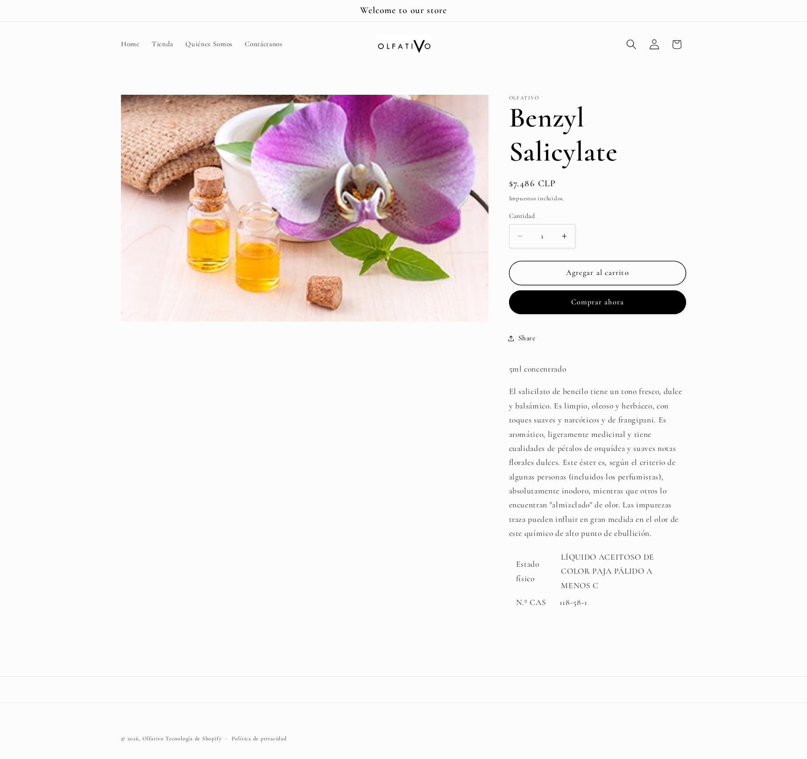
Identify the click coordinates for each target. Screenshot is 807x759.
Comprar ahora (597, 302)
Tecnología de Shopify (193, 738)
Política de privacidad (259, 738)
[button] (631, 44)
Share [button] (527, 338)
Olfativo (152, 738)
